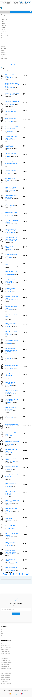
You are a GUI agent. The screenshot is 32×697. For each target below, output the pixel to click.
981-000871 (10, 426)
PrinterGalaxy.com (5, 666)
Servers (3, 44)
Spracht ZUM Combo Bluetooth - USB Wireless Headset (11, 306)
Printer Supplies (5, 36)
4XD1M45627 (10, 478)
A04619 (9, 351)
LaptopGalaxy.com (5, 651)
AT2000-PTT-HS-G (12, 562)
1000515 (9, 198)
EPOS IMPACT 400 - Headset (12, 178)
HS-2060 (9, 309)
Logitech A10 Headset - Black (12, 93)
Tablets (3, 52)
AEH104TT (10, 283)
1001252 (9, 358)
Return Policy (4, 633)
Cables (2, 21)
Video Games (4, 58)
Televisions (3, 54)
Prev (5, 574)
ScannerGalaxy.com (5, 675)
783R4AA (9, 486)
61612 (8, 148)
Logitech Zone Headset (10, 416)
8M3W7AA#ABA (11, 274)
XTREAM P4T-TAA (11, 240)
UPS (2, 56)
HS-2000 (9, 113)
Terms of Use (4, 635)
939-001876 (10, 368)
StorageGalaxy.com (5, 679)
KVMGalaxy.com (4, 649)
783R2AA (9, 537)
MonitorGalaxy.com (5, 660)
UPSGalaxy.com (4, 681)
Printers (3, 38)
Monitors (3, 27)
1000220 (9, 469)
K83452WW (10, 444)
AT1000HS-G (10, 436)
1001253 (9, 78)
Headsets (16, 65)
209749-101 (10, 131)
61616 (8, 173)
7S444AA (9, 511)
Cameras (3, 23)
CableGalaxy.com (5, 643)
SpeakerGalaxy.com (5, 677)
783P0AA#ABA (11, 232)
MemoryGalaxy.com (5, 653)
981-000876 (10, 417)
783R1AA (9, 495)
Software (3, 48)
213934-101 (10, 299)
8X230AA (9, 224)
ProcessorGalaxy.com (6, 668)
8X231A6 (9, 385)
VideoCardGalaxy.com (6, 683)
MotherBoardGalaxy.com (6, 662)
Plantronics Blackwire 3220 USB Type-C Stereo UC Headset (11, 128)
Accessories (4, 19)
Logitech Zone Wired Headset (12, 424)
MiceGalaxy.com (4, 658)
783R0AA (9, 503)
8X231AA (9, 377)
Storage (3, 50)
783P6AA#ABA (11, 461)
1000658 (9, 343)
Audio (12, 65)
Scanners (3, 42)
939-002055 (10, 94)
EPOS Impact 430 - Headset (11, 357)
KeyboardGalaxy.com (6, 647)
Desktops (3, 25)
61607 (8, 165)
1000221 (9, 520)
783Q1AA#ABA (11, 104)
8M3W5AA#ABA (11, 318)
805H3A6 (9, 335)
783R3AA (9, 545)
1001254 (9, 249)
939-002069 (10, 88)
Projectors (3, 40)
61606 (9, 156)
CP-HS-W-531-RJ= (12, 528)
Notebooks (3, 31)
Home (2, 65)
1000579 (9, 402)
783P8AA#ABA (11, 190)
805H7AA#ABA (11, 452)
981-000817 (10, 553)
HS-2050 (9, 257)
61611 (8, 139)
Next (27, 574)
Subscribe (16, 613)
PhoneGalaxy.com (5, 664)
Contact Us (3, 629)
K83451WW (10, 215)
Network (3, 29)
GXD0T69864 (10, 121)
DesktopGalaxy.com (5, 645)
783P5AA (9, 326)
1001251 (9, 180)
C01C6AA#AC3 (11, 393)
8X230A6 (9, 266)
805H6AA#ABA (11, 570)
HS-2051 (9, 291)
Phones (3, 33)
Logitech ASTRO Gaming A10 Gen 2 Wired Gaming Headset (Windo (12, 85)
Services (3, 46)
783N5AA (9, 410)
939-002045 (10, 205)
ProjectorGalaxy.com (6, 673)
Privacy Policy (4, 631)
